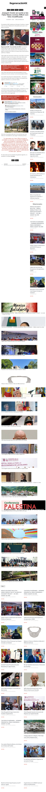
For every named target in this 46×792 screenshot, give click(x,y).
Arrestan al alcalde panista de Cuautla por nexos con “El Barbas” (37, 133)
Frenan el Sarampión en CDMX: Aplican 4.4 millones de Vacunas (14, 567)
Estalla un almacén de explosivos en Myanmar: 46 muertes (37, 112)
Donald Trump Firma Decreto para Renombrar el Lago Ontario (13, 397)
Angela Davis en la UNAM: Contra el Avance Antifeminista (12, 553)
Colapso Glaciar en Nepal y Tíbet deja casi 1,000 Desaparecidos (14, 496)
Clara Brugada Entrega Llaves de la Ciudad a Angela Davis (12, 454)
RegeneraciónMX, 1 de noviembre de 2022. (11, 47)
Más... (3, 586)
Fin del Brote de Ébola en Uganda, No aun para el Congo (12, 525)
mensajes (13, 156)
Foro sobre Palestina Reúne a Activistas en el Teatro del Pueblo (14, 510)
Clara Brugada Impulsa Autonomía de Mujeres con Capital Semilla (14, 468)
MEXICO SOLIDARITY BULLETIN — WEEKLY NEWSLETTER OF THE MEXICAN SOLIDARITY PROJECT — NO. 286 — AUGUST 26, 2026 (23, 314)
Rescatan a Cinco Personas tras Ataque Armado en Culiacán (37, 291)
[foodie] (37, 21)
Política (16, 10)
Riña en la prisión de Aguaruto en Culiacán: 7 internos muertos (36, 196)
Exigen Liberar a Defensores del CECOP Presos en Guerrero (37, 247)
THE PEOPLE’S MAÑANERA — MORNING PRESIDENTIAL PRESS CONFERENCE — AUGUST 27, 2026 (21, 482)
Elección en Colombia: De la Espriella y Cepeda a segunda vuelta (37, 154)
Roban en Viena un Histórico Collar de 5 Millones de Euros (12, 383)
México (12, 10)
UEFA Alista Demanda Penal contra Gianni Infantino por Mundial (14, 440)
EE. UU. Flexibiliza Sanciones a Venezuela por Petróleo (12, 412)
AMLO (8, 10)
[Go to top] (44, 788)
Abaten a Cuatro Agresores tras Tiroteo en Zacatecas (12, 581)
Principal (21, 10)
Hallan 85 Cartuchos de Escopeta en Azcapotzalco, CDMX (37, 269)
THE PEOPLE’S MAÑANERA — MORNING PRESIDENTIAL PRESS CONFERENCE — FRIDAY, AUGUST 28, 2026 (22, 327)
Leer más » (31, 117)
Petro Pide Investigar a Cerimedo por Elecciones (11, 426)
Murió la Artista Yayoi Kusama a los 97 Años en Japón (12, 539)
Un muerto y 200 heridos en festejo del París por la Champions (37, 175)
